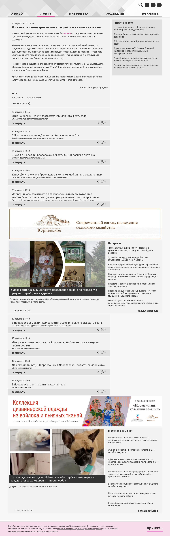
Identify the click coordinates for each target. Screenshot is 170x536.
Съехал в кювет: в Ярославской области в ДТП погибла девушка (53, 155)
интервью (78, 13)
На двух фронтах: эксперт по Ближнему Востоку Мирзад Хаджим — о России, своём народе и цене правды (133, 276)
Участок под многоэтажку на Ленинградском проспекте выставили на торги (136, 66)
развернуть (18, 123)
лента (46, 13)
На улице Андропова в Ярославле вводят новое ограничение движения (134, 28)
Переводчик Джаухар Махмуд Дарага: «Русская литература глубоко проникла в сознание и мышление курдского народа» (132, 293)
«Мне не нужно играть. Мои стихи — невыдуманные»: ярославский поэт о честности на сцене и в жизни (133, 303)
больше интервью (147, 310)
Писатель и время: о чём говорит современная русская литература (131, 285)
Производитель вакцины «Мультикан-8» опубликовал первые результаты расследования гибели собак (52, 479)
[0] (102, 123)
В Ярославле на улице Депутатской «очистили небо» (136, 42)
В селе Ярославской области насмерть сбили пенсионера (130, 504)
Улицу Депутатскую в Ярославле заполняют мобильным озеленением (57, 174)
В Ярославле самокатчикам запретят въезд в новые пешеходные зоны (57, 322)
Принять (155, 528)
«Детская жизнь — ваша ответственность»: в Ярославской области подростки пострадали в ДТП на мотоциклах (133, 462)
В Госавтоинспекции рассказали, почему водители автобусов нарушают (133, 485)
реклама (150, 13)
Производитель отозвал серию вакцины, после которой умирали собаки (132, 494)
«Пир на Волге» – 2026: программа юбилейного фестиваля (49, 116)
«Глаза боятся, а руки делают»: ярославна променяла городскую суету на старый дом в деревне (53, 291)
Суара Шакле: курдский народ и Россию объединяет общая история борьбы (128, 258)
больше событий (148, 510)
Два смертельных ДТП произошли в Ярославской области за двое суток (58, 365)
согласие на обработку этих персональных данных (79, 529)
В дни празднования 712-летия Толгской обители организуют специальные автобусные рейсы (134, 51)
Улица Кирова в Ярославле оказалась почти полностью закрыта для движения (135, 59)
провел (67, 33)
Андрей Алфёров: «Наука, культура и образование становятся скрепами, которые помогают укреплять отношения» (134, 267)
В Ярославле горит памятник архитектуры (38, 384)
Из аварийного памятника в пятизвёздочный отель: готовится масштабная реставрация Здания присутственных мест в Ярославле (55, 195)
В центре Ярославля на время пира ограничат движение (136, 35)
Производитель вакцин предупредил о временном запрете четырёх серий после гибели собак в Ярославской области (133, 474)
